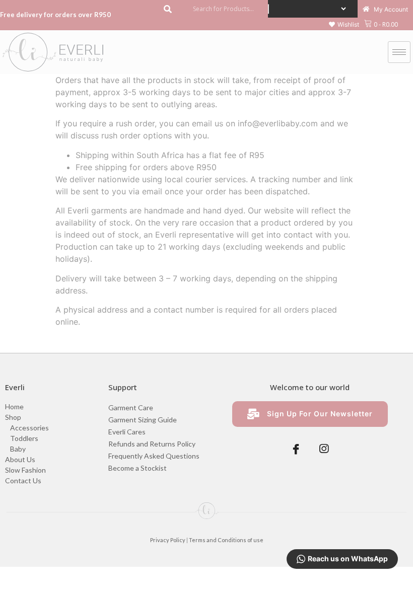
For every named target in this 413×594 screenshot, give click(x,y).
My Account (390, 10)
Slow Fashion (25, 470)
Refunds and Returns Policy (151, 443)
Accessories (29, 427)
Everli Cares (127, 431)
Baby (18, 448)
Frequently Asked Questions (153, 456)
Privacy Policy (167, 540)
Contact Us (23, 480)
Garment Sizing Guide (142, 419)
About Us (20, 459)
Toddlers (24, 438)
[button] (344, 25)
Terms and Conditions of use (226, 540)
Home (14, 406)
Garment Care (130, 407)
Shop (13, 417)
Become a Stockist (137, 468)
